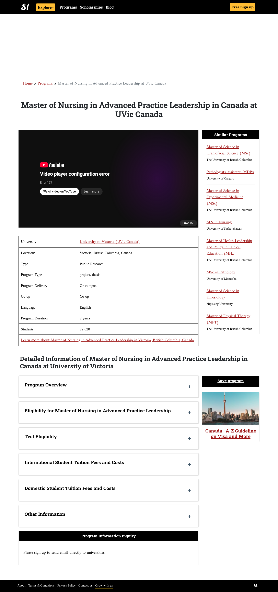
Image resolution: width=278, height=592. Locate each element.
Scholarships (91, 7)
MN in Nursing (219, 222)
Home (28, 83)
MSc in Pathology (221, 272)
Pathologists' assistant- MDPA (230, 172)
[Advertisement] (139, 46)
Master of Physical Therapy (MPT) (228, 319)
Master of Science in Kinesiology (223, 294)
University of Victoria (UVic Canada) (110, 241)
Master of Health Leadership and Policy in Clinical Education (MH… (229, 247)
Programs (68, 7)
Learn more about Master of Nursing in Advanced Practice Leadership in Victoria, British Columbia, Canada (107, 340)
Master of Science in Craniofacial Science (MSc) (229, 150)
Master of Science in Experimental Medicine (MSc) (225, 197)
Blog (110, 7)
